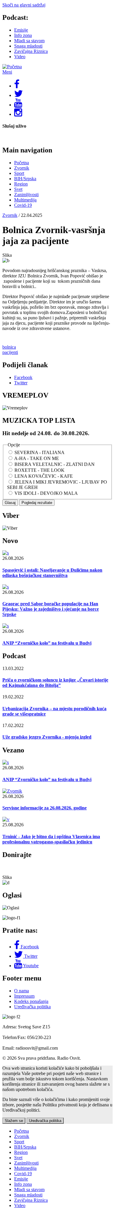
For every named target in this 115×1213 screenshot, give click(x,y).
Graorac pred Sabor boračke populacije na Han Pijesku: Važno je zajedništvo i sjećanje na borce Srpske (50, 609)
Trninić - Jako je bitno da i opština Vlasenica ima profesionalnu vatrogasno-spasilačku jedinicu (51, 839)
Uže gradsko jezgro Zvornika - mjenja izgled (46, 736)
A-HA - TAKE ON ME (36, 458)
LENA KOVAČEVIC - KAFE (43, 476)
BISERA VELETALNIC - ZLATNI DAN (54, 464)
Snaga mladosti (28, 45)
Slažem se (14, 1120)
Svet (18, 189)
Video (19, 56)
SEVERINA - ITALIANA (39, 452)
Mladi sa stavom (29, 40)
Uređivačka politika (32, 1006)
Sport (19, 173)
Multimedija (25, 199)
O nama (21, 990)
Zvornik (21, 167)
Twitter (30, 956)
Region (21, 183)
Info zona (23, 35)
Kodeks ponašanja (31, 1001)
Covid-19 (23, 205)
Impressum (24, 996)
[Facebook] (17, 946)
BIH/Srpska (25, 178)
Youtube (31, 965)
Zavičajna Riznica (31, 51)
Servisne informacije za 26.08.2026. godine (44, 807)
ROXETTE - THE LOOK (39, 470)
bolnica (9, 346)
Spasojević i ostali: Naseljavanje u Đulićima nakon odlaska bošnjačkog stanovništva (52, 573)
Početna (21, 162)
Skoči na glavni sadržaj (23, 4)
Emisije (21, 29)
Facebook (30, 946)
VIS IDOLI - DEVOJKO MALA (46, 493)
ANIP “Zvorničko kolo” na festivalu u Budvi (46, 642)
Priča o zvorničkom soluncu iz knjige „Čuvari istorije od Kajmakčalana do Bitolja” (55, 682)
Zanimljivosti (26, 194)
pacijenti (10, 352)
